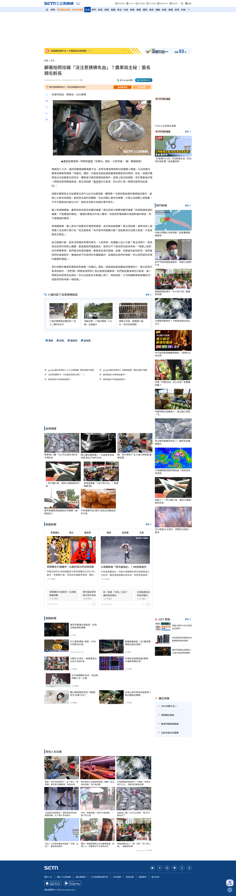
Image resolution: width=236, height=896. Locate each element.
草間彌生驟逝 (63, 9)
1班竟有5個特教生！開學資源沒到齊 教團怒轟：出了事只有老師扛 (61, 814)
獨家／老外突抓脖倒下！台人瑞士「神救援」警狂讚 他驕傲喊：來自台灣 (61, 783)
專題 (170, 9)
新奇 (177, 9)
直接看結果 (122, 87)
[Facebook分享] (46, 94)
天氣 (141, 532)
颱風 (109, 532)
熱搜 (106, 9)
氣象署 (125, 532)
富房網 (174, 3)
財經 (164, 9)
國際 (145, 9)
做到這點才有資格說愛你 (114, 374)
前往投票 (142, 87)
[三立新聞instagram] (167, 868)
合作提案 (117, 876)
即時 (53, 9)
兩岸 (151, 9)
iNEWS (131, 3)
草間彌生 (55, 532)
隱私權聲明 (81, 876)
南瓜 (71, 532)
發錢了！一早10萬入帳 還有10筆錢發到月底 (173, 501)
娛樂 (132, 9)
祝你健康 (141, 3)
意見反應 (130, 876)
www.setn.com (68, 889)
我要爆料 (143, 876)
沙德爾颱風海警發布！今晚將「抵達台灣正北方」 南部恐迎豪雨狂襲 (133, 783)
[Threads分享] (46, 107)
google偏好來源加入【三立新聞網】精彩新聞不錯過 (71, 369)
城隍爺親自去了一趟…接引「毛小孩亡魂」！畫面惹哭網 (133, 845)
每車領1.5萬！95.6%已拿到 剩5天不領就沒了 (133, 814)
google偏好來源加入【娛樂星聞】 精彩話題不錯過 (125, 369)
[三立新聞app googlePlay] (72, 883)
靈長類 (97, 181)
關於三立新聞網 (64, 876)
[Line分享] (46, 101)
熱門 (94, 9)
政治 (119, 9)
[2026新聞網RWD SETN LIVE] (78, 3)
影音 (100, 9)
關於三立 (48, 876)
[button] (182, 3)
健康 (138, 9)
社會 (126, 9)
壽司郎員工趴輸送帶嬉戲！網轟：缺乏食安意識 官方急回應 (97, 783)
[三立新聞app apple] (52, 883)
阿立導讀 (152, 3)
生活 (87, 9)
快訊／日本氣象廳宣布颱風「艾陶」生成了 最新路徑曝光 (61, 845)
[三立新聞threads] (189, 868)
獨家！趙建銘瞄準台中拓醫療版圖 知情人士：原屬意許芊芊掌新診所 (97, 845)
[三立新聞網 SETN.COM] (47, 9)
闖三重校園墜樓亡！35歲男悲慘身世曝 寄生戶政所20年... (97, 456)
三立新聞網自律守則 (99, 876)
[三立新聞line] (174, 868)
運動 (158, 9)
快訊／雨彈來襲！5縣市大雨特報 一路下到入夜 (97, 814)
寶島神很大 (164, 3)
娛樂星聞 (121, 3)
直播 (113, 9)
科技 (183, 9)
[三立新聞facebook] (159, 868)
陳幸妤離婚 (77, 9)
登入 (190, 3)
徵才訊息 (155, 876)
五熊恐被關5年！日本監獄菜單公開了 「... (66, 374)
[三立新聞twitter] (182, 868)
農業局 (67, 161)
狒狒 (90, 161)
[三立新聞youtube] (152, 868)
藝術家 (87, 532)
